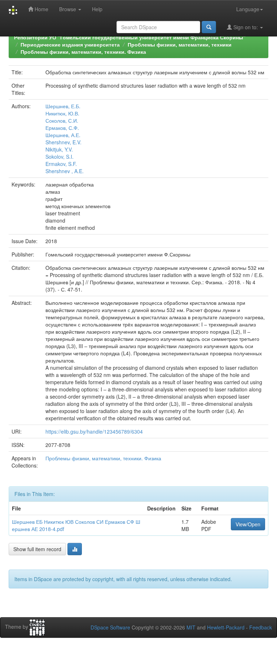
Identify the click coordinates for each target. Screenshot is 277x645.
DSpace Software (110, 627)
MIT (190, 627)
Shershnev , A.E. (64, 171)
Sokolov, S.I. (59, 156)
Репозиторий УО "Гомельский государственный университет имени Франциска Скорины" (130, 37)
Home (40, 9)
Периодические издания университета (70, 44)
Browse (68, 9)
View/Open (248, 524)
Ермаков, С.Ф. (62, 127)
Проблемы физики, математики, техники (180, 44)
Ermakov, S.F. (61, 163)
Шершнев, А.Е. (62, 135)
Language (247, 9)
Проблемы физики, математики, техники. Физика (83, 51)
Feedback (260, 627)
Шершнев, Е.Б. (62, 106)
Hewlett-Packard (226, 627)
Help (97, 9)
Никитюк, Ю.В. (62, 113)
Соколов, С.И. (61, 120)
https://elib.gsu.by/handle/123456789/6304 (94, 431)
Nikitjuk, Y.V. (59, 149)
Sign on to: (245, 27)
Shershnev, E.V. (63, 142)
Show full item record (37, 549)
